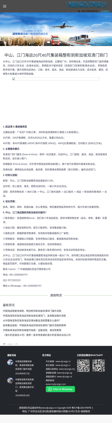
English (105, 11)
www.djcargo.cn (48, 408)
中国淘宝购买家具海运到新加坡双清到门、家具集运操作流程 (34, 316)
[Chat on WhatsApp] (60, 391)
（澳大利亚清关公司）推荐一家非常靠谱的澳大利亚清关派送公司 (37, 335)
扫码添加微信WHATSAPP (90, 355)
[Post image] (10, 362)
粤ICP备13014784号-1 (82, 408)
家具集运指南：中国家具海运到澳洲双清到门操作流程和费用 (34, 325)
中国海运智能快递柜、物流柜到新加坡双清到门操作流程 (32, 311)
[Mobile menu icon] (4, 6)
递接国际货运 (25, 408)
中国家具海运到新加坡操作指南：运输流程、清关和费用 (32, 330)
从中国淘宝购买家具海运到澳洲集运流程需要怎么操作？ (32, 320)
